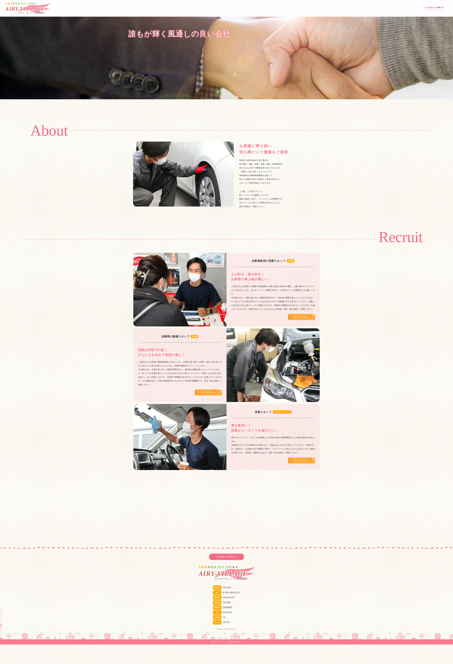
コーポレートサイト (226, 557)
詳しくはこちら (301, 317)
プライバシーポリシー (226, 629)
